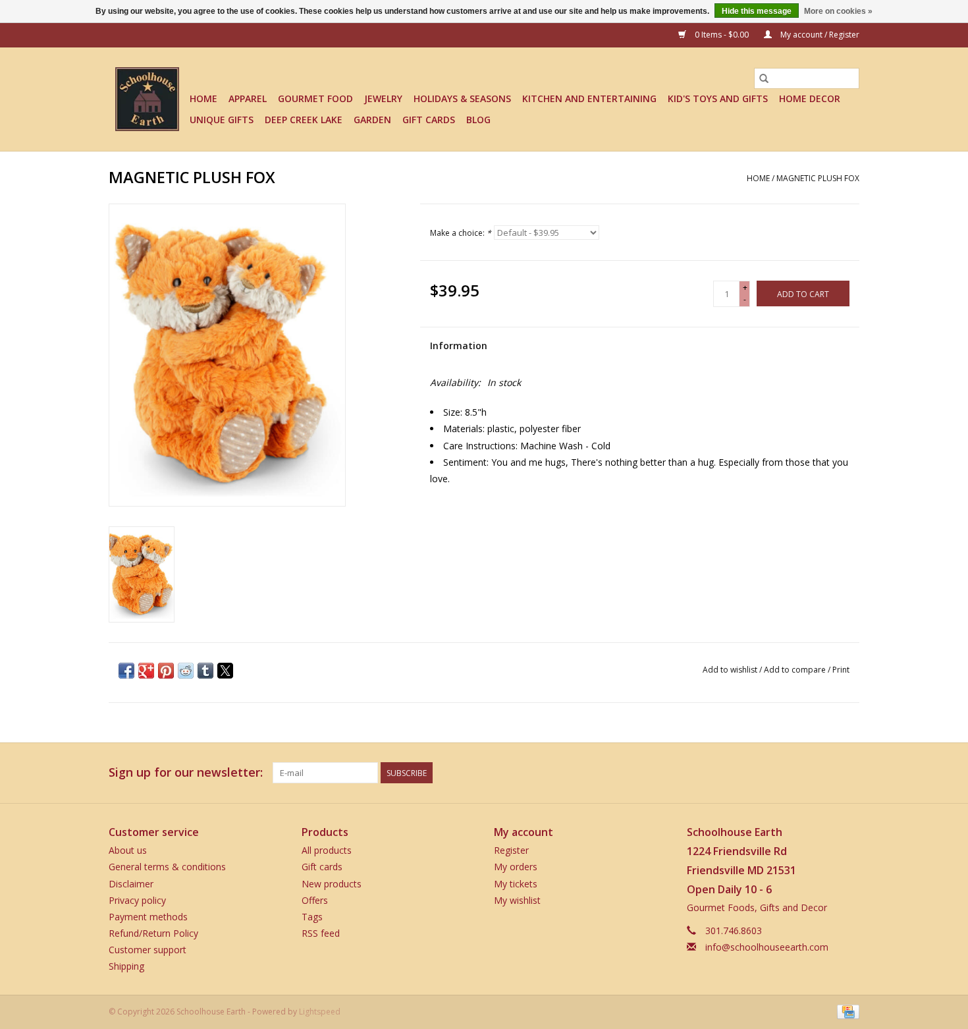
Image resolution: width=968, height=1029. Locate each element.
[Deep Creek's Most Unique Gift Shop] (147, 99)
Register (511, 850)
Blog (478, 119)
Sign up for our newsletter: (186, 772)
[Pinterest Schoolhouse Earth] (825, 772)
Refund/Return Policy (153, 933)
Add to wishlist (731, 669)
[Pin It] (166, 671)
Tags (312, 916)
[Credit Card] (845, 1010)
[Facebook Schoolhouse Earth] (777, 772)
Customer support (147, 949)
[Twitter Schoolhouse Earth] (801, 772)
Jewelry (383, 98)
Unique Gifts (222, 119)
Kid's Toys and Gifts (718, 98)
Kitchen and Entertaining (589, 98)
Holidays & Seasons (462, 98)
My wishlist (517, 900)
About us (128, 850)
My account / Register (818, 34)
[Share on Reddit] (186, 671)
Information (458, 345)
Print (840, 669)
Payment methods (148, 916)
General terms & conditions (167, 866)
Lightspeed (319, 1011)
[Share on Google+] (146, 671)
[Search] (764, 78)
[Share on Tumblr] (205, 671)
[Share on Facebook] (126, 671)
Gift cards (428, 119)
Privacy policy (137, 900)
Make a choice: (460, 232)
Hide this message (757, 11)
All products (327, 850)
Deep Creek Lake (303, 119)
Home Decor (809, 98)
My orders (515, 866)
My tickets (515, 883)
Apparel (248, 98)
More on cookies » (838, 11)
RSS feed (321, 933)
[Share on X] (225, 671)
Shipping (126, 966)
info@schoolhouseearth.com (766, 947)
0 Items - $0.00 (722, 34)
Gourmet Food (315, 98)
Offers (315, 900)
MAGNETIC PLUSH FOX (817, 178)
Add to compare (796, 669)
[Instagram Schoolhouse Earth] (848, 772)
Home (203, 98)
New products (332, 883)
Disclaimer (131, 883)
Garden (372, 119)
